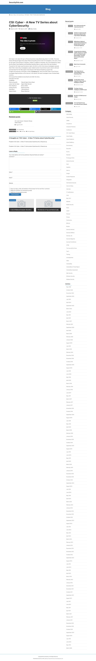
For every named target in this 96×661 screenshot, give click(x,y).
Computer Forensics (70, 126)
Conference (69, 129)
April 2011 (68, 610)
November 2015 (70, 439)
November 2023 (70, 293)
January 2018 (69, 389)
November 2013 (70, 514)
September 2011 (70, 595)
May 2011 (68, 607)
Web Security (69, 273)
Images (68, 173)
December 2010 (70, 623)
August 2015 (69, 448)
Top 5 (67, 251)
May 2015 (68, 458)
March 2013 (69, 539)
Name (11, 172)
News (67, 207)
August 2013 (69, 523)
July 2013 (68, 526)
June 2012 (68, 567)
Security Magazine (70, 238)
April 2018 (68, 380)
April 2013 (68, 536)
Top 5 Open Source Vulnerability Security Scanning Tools (79, 72)
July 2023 (68, 299)
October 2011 (69, 592)
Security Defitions (70, 232)
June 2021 (68, 311)
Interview (68, 189)
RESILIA (68, 223)
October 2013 (69, 517)
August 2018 (69, 367)
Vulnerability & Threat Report (73, 266)
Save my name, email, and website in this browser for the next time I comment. (30, 188)
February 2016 (69, 433)
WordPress (40, 658)
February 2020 (69, 336)
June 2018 (68, 374)
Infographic (69, 179)
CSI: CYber (23, 131)
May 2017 (68, 395)
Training (68, 254)
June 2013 (68, 529)
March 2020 (69, 333)
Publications (69, 220)
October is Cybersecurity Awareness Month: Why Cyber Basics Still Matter (80, 34)
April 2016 (68, 427)
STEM (67, 245)
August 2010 (69, 635)
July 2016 (68, 420)
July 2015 (68, 451)
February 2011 (69, 616)
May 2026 (68, 286)
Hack (67, 164)
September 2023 (70, 296)
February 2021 (69, 324)
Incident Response (70, 176)
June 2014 (68, 492)
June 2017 (68, 392)
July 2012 (68, 564)
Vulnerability (69, 263)
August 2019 (69, 342)
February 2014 (69, 504)
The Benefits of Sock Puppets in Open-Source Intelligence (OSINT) (80, 81)
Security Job (69, 235)
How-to (68, 170)
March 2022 (69, 308)
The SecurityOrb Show (71, 248)
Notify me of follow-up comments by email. (21, 190)
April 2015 (68, 461)
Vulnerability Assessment (72, 270)
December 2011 (70, 585)
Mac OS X (68, 198)
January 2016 (69, 436)
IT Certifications (70, 192)
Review (68, 226)
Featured (68, 154)
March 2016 (69, 430)
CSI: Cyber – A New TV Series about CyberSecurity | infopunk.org (30, 141)
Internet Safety (69, 185)
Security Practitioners (71, 241)
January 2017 (69, 405)
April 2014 (68, 498)
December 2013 (70, 511)
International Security (71, 182)
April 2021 (68, 318)
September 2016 (70, 414)
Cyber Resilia (69, 136)
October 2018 (69, 361)
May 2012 (68, 570)
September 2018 (70, 364)
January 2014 (69, 508)
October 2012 (69, 554)
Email (11, 177)
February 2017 (69, 402)
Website (11, 183)
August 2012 (69, 560)
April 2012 (68, 573)
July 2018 (68, 371)
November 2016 (70, 408)
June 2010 (68, 641)
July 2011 (68, 601)
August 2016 (69, 417)
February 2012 (69, 579)
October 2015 (69, 442)
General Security (70, 161)
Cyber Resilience (70, 139)
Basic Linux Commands (79, 64)
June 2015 (68, 455)
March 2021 (69, 321)
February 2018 (69, 386)
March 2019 (69, 349)
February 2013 (69, 542)
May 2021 (68, 314)
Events (67, 151)
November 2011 (70, 588)
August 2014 (69, 486)
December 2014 (70, 473)
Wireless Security (70, 279)
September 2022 (70, 305)
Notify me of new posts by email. (19, 192)
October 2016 (69, 411)
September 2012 (70, 557)
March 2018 (69, 383)
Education (68, 148)
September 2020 (70, 327)
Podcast (68, 213)
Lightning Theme (47, 658)
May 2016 (68, 423)
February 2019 (69, 352)
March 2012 (69, 576)
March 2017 (69, 399)
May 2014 (68, 495)
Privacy (68, 217)
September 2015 (70, 445)
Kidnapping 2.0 (35, 71)
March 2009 (69, 648)
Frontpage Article (70, 157)
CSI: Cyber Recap (20, 129)
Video (67, 260)
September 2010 (70, 632)
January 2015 (69, 470)
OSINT (67, 210)
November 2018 (70, 358)
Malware (68, 201)
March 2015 (69, 464)
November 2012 (70, 551)
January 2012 (69, 582)
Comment (12, 156)
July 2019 (68, 346)
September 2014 (70, 483)
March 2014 (69, 501)
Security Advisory (70, 229)
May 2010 (68, 644)
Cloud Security (69, 117)
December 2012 (70, 548)
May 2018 (68, 377)
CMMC (67, 120)
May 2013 (68, 532)
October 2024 (69, 290)
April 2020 (68, 330)
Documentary (69, 145)
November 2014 (70, 476)
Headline (68, 167)
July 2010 (68, 638)
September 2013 (70, 520)
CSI (18, 131)
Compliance (69, 123)
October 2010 (69, 629)
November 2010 (70, 626)
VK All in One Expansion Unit (57, 658)
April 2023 (68, 302)
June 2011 (68, 604)
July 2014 (68, 489)
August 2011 (69, 598)
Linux (67, 195)
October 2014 (69, 479)
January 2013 (69, 545)
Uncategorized (69, 257)
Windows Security (70, 276)
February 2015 (69, 467)
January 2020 (69, 339)
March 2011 (69, 613)
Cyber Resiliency (70, 142)
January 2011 (69, 620)
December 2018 (70, 355)
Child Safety (69, 114)
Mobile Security (69, 204)
